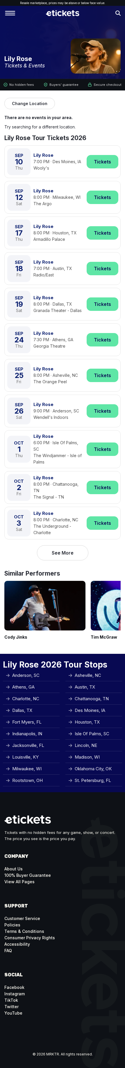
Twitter (11, 1006)
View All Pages (19, 881)
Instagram (14, 993)
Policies (12, 924)
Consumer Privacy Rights (29, 937)
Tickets (102, 162)
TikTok (11, 1000)
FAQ (8, 950)
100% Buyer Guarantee (27, 875)
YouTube (13, 1012)
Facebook (14, 987)
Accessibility (17, 944)
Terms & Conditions (24, 931)
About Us (13, 868)
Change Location (29, 103)
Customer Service (22, 918)
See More (63, 553)
